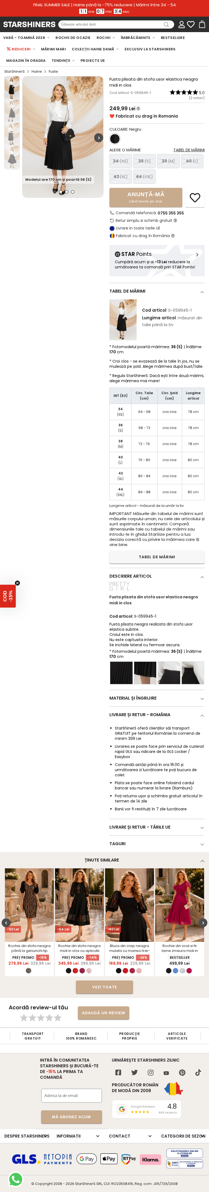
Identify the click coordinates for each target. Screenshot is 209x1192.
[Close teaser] (17, 583)
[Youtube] (166, 1073)
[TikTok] (198, 1073)
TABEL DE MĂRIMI (157, 557)
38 (168, 161)
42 (120, 176)
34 (120, 161)
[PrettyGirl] (119, 591)
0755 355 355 (171, 213)
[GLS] (26, 1163)
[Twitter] (134, 1073)
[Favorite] (191, 24)
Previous (6, 922)
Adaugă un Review (103, 1013)
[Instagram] (150, 1073)
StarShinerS (14, 71)
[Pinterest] (182, 1073)
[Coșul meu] (202, 24)
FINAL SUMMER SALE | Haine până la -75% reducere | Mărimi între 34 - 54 (104, 5)
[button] (8, 596)
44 (144, 176)
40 (192, 161)
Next (98, 137)
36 (144, 161)
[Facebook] (118, 1073)
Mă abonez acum (71, 1117)
